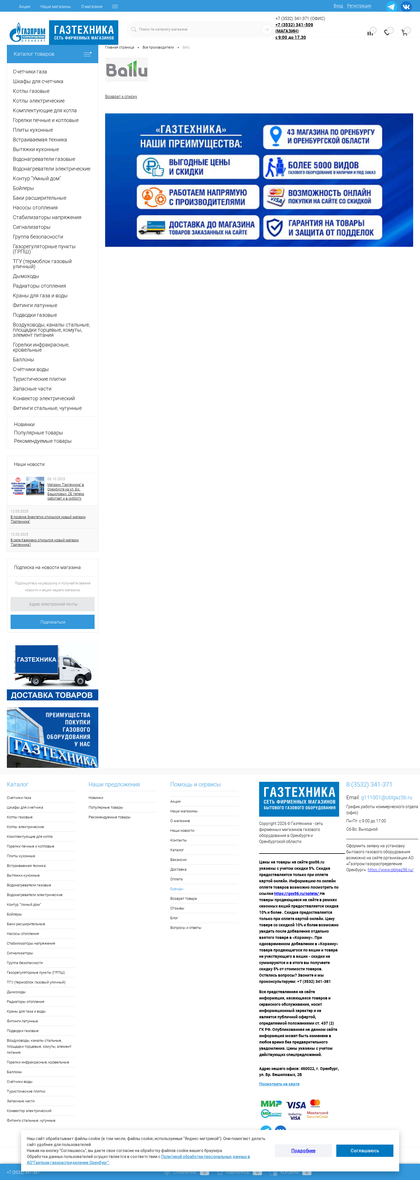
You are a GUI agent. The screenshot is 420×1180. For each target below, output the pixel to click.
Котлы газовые (20, 817)
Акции (24, 6)
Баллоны (14, 1072)
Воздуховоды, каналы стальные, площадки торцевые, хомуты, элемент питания (39, 1046)
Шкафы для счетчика (25, 807)
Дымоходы (16, 992)
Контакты (178, 840)
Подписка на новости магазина (47, 567)
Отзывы (177, 908)
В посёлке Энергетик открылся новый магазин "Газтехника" (48, 519)
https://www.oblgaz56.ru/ (391, 870)
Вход (338, 5)
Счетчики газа (19, 798)
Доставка (178, 869)
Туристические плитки (26, 1091)
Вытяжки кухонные (23, 875)
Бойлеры (14, 914)
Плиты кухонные (21, 856)
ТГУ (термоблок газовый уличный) (36, 982)
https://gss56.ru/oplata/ (297, 893)
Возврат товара (183, 898)
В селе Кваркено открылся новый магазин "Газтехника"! (45, 542)
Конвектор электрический (29, 1111)
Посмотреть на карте (279, 1084)
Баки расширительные (26, 924)
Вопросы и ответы (185, 927)
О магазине (91, 6)
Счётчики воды (20, 1081)
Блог (174, 918)
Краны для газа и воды (26, 1011)
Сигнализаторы (20, 953)
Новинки (24, 424)
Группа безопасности (25, 963)
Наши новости (29, 464)
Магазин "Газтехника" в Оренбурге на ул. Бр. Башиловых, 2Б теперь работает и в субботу (65, 491)
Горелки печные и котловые (30, 846)
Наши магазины (56, 6)
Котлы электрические (25, 827)
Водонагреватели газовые (29, 885)
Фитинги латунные (22, 1021)
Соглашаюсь (365, 1150)
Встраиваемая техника (26, 866)
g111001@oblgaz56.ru (386, 797)
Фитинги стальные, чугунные (31, 1120)
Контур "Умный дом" (24, 904)
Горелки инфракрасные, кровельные (38, 1062)
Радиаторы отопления (25, 1001)
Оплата (176, 879)
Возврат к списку (121, 96)
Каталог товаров (34, 54)
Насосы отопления (23, 933)
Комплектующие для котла (30, 836)
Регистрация (359, 5)
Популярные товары (38, 433)
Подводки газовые (23, 1031)
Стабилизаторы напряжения (31, 943)
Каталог (177, 850)
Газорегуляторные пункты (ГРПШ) (36, 972)
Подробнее (303, 1150)
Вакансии (178, 860)
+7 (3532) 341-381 (23, 1172)
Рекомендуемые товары (43, 441)
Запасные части (21, 1101)
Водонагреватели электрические (35, 895)
